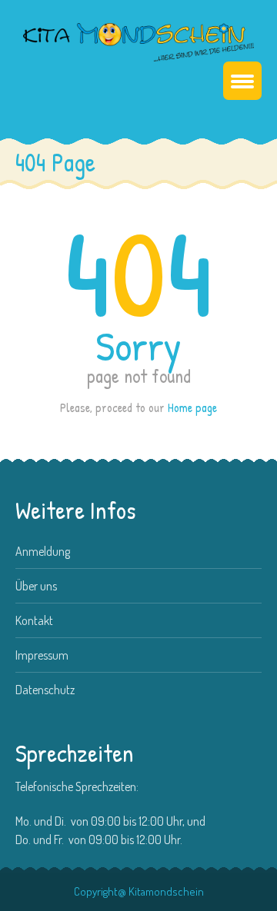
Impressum (41, 655)
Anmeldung (42, 551)
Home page (192, 407)
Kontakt (34, 620)
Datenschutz (45, 689)
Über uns (36, 585)
